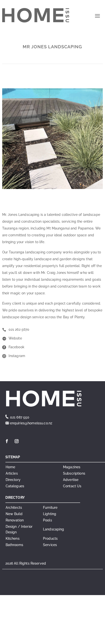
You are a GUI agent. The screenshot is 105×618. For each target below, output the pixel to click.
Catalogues (15, 486)
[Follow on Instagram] (17, 441)
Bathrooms (14, 545)
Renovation (15, 520)
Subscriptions (74, 473)
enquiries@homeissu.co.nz (30, 423)
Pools (47, 520)
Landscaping (53, 529)
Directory (13, 480)
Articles (12, 473)
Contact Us (72, 486)
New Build (14, 514)
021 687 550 (20, 417)
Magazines (71, 467)
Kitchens (13, 538)
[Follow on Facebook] (7, 441)
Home (10, 467)
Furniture (50, 507)
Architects (14, 507)
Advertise (70, 480)
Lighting (49, 514)
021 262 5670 (19, 329)
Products (50, 538)
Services (50, 545)
